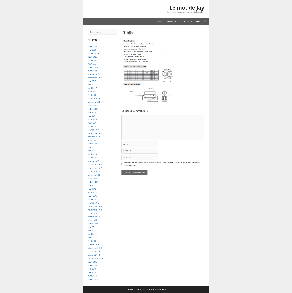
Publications (171, 21)
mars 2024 (93, 63)
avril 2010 (92, 275)
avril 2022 (92, 70)
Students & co (186, 21)
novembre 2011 (95, 209)
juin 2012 (92, 185)
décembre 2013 (95, 133)
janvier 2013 (93, 161)
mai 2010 (92, 272)
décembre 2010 (95, 248)
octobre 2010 (94, 255)
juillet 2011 (93, 223)
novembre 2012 (95, 168)
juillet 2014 (93, 109)
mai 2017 (92, 84)
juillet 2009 (93, 279)
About (159, 21)
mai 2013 (92, 150)
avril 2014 (92, 119)
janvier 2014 (93, 129)
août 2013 (92, 140)
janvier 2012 (93, 202)
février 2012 (93, 199)
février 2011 (93, 241)
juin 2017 (92, 81)
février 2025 (93, 60)
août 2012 (92, 178)
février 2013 (93, 157)
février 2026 (93, 53)
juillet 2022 (93, 67)
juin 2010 (92, 268)
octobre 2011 (94, 213)
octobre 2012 (94, 171)
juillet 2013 (93, 143)
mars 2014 (93, 122)
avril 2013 (92, 154)
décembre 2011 (95, 206)
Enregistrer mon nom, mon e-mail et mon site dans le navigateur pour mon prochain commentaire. (162, 164)
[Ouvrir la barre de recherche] (205, 21)
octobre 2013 (94, 136)
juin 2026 (92, 50)
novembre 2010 (95, 251)
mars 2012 (93, 196)
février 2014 (93, 126)
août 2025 (92, 57)
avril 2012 (92, 192)
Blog (198, 21)
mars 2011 (93, 237)
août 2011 (92, 220)
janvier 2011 (93, 244)
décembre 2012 (95, 164)
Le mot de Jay (186, 7)
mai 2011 (92, 230)
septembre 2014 (95, 102)
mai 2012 (92, 189)
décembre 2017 (95, 77)
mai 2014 (92, 116)
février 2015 (93, 95)
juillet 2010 (93, 265)
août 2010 (92, 262)
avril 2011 (92, 234)
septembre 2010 (95, 258)
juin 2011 (92, 227)
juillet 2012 (93, 182)
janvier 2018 (93, 74)
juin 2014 (92, 112)
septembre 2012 (95, 175)
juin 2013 (92, 147)
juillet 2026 (93, 46)
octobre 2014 (94, 98)
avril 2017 (92, 88)
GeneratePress (161, 289)
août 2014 (92, 105)
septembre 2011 (95, 216)
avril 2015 (92, 91)
